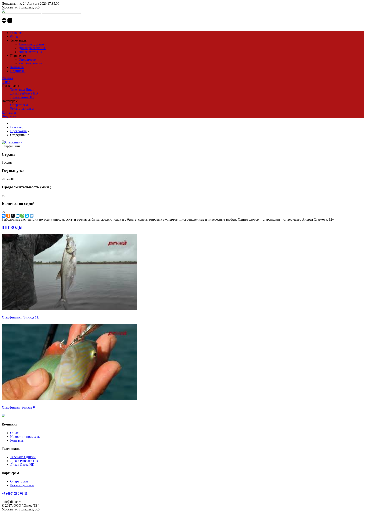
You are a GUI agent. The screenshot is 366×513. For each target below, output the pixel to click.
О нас (14, 36)
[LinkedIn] (17, 216)
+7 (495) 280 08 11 (15, 493)
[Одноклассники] (8, 216)
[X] (13, 216)
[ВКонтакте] (4, 216)
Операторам (27, 59)
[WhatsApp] (22, 216)
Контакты (17, 67)
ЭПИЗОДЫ (12, 227)
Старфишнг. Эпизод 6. (19, 407)
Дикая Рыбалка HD (24, 461)
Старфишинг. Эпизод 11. (20, 317)
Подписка (17, 71)
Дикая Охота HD (22, 464)
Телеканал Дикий (31, 44)
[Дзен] (4, 22)
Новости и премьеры (25, 436)
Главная (16, 33)
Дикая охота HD (30, 52)
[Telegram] (31, 216)
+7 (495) (15, 25)
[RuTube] (9, 22)
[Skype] (27, 216)
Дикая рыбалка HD (32, 48)
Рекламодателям (30, 63)
